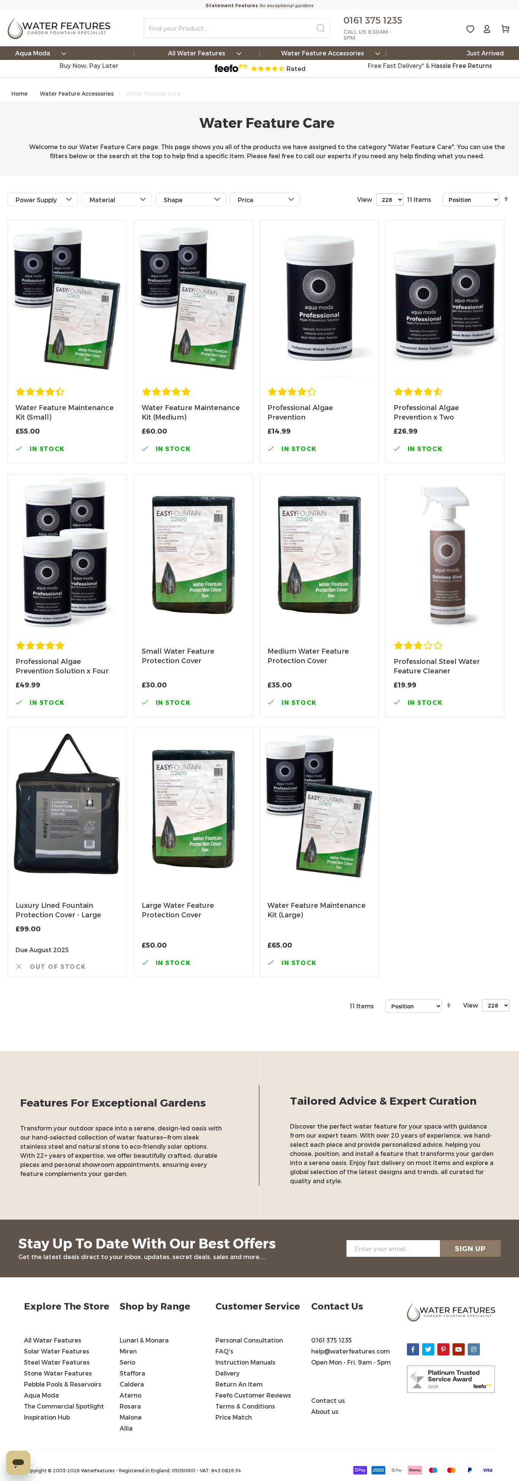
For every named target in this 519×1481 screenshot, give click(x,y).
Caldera (132, 1384)
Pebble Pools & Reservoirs (62, 1384)
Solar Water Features (56, 1351)
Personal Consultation (249, 1340)
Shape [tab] (173, 199)
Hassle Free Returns (461, 65)
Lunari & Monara (144, 1340)
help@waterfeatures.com (350, 1351)
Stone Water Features (58, 1373)
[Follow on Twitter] (428, 1349)
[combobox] (237, 28)
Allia (126, 1428)
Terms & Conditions (246, 1406)
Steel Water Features (57, 1362)
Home (19, 93)
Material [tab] (102, 199)
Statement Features (232, 5)
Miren (128, 1351)
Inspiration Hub (47, 1417)
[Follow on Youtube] (459, 1349)
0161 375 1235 (331, 1340)
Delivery (227, 1373)
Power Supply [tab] (36, 199)
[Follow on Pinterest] (443, 1349)
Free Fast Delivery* (396, 65)
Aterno (130, 1395)
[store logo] (59, 28)
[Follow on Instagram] (474, 1349)
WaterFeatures (98, 1470)
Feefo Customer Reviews (253, 1395)
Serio (127, 1362)
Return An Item (239, 1384)
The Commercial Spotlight (64, 1406)
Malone (131, 1417)
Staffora (132, 1373)
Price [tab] (245, 199)
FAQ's (224, 1351)
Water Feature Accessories (77, 93)
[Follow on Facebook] (413, 1349)
